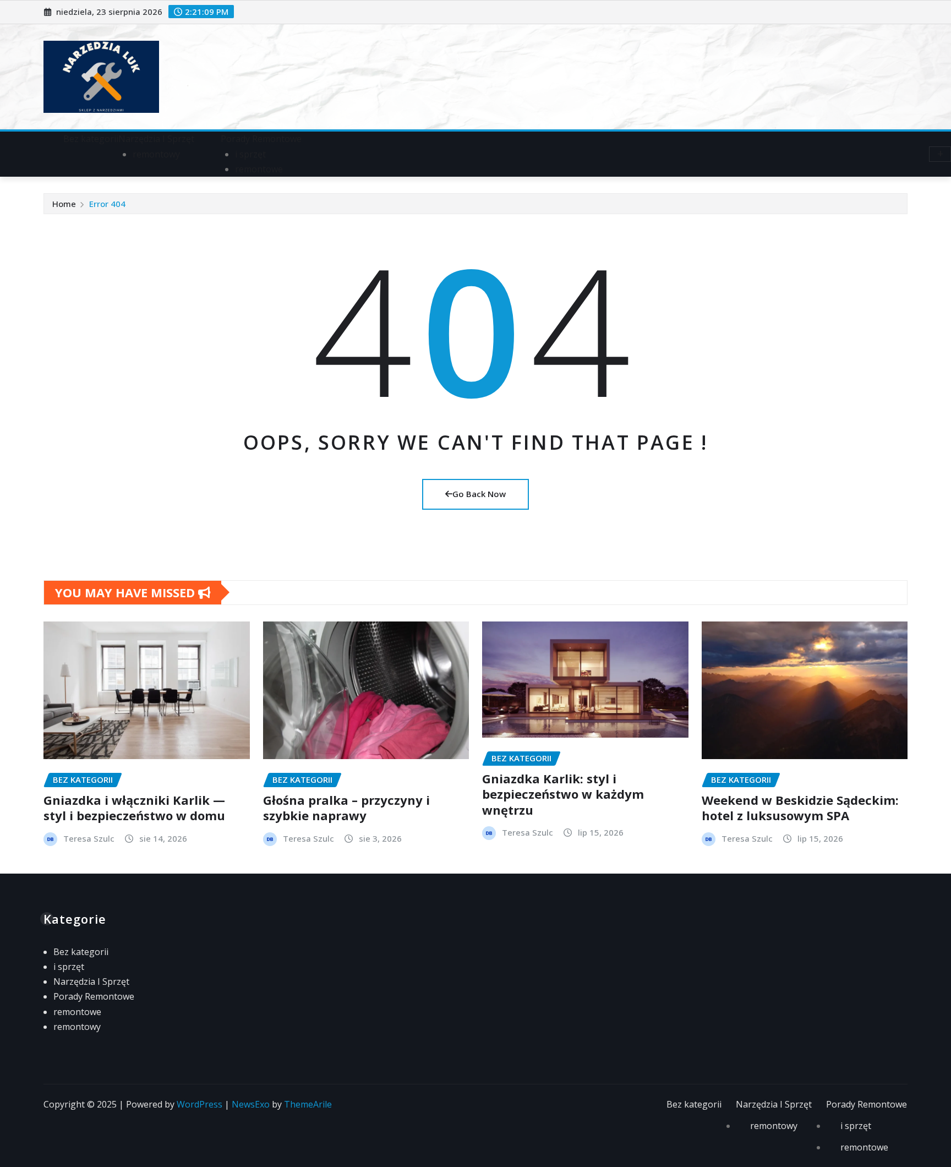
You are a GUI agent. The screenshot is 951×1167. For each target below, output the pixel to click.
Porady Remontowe (261, 139)
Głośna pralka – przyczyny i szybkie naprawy (346, 808)
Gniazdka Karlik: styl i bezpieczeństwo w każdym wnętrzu (563, 794)
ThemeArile (308, 1104)
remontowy (156, 154)
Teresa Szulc (88, 838)
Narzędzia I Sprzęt (156, 139)
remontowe (259, 169)
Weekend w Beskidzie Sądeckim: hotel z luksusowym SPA (800, 808)
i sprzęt (250, 154)
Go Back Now (479, 493)
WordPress (199, 1104)
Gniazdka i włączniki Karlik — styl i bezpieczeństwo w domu (134, 808)
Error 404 (107, 203)
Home (64, 203)
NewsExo (251, 1104)
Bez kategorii (90, 139)
